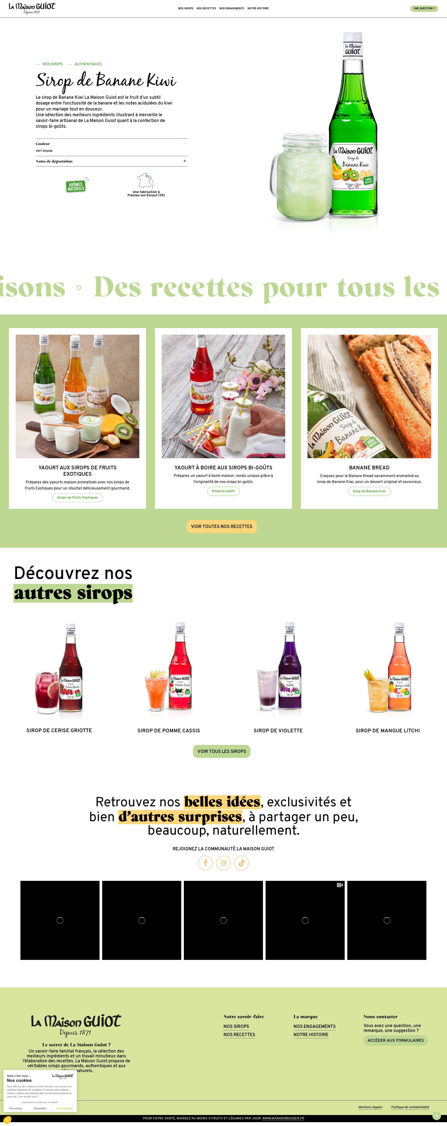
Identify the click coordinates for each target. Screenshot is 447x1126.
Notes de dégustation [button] (54, 161)
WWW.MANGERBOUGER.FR (283, 1118)
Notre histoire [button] (311, 1035)
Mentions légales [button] (370, 1107)
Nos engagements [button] (315, 1027)
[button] (49, 64)
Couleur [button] (43, 144)
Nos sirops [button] (236, 1027)
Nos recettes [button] (239, 1035)
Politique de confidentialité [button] (410, 1107)
